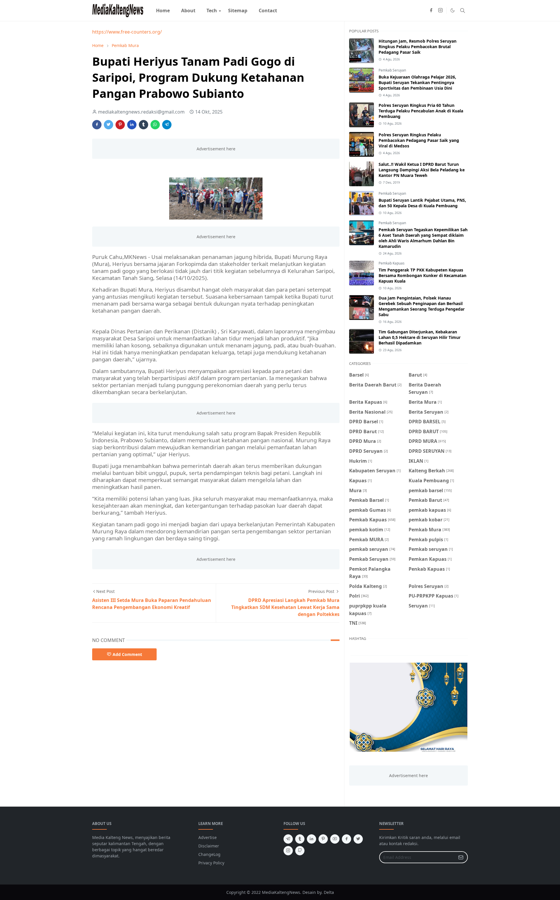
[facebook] (431, 10)
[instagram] (440, 10)
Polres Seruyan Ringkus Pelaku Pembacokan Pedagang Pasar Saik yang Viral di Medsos (419, 140)
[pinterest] (323, 839)
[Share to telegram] (167, 124)
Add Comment (127, 654)
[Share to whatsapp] (155, 124)
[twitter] (358, 839)
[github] (299, 850)
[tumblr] (299, 839)
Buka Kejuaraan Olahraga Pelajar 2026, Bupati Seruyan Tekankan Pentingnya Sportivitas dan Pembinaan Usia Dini (417, 82)
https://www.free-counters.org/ (127, 32)
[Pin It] (120, 124)
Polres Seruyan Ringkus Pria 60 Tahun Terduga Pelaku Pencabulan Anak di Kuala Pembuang (421, 110)
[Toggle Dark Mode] (452, 10)
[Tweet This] (108, 124)
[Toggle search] (462, 10)
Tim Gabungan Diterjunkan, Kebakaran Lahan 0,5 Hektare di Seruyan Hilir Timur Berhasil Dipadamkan (420, 337)
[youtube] (335, 839)
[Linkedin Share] (131, 124)
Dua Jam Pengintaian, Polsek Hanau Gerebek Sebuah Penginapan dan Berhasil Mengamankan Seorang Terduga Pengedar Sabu (422, 306)
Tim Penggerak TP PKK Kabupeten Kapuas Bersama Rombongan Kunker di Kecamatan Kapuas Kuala (422, 275)
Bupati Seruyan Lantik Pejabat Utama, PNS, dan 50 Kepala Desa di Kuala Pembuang (422, 202)
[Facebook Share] (97, 124)
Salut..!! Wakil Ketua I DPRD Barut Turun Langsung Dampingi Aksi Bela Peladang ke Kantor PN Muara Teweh (422, 169)
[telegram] (288, 839)
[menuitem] (162, 10)
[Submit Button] (460, 857)
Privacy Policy (211, 863)
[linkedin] (311, 839)
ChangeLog (209, 854)
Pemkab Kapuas (392, 263)
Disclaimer (208, 846)
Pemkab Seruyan (392, 70)
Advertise (207, 837)
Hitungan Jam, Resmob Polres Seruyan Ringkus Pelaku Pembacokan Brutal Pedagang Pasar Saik (417, 46)
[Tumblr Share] (143, 124)
